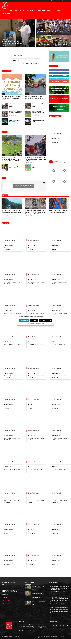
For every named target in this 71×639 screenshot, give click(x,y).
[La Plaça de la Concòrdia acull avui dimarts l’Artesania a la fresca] (12, 84)
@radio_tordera (58, 161)
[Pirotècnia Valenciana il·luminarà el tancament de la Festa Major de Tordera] (28, 121)
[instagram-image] (54, 170)
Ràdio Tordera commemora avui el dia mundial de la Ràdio (38, 603)
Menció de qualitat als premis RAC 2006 (59, 609)
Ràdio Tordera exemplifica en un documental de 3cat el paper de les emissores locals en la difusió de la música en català (39, 594)
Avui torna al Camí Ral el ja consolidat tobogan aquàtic (34, 97)
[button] (67, 17)
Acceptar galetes (23, 320)
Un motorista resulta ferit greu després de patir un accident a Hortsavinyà (11, 212)
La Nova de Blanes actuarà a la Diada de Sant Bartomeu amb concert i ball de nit (15, 120)
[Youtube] (68, 1)
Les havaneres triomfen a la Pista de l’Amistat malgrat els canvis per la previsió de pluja (15, 112)
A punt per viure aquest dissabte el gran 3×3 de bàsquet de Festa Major (38, 166)
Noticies (3, 208)
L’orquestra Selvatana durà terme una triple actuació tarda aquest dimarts (38, 105)
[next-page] (4, 127)
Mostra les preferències (46, 320)
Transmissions (40, 29)
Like (68, 69)
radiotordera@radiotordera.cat (12, 587)
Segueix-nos (66, 72)
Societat (27, 208)
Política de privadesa (40, 323)
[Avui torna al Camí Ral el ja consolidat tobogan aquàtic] (35, 84)
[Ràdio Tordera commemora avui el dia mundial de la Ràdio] (28, 603)
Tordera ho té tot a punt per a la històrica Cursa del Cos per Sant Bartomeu (35, 159)
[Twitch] (63, 1)
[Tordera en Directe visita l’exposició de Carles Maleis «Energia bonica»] (17, 33)
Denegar (34, 320)
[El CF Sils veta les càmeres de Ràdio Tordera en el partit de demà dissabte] (28, 586)
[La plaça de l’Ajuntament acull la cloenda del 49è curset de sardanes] (5, 106)
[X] (65, 1)
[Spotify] (57, 1)
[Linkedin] (55, 1)
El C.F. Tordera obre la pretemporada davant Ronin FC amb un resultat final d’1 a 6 (38, 112)
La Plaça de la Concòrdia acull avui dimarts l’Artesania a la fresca (11, 98)
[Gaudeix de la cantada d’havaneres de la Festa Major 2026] (62, 41)
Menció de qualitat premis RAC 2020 (58, 595)
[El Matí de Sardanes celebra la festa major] (44, 41)
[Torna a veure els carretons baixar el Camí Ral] (53, 27)
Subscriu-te (66, 81)
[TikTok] (61, 1)
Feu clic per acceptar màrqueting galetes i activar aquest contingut (23, 186)
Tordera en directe (5, 39)
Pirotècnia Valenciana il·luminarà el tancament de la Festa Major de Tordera (39, 120)
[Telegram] (59, 1)
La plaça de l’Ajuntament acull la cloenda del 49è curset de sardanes (15, 105)
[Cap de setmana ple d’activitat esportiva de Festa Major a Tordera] (5, 167)
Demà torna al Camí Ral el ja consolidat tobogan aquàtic (58, 211)
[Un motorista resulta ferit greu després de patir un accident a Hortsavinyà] (12, 203)
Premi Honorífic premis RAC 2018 (57, 603)
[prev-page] (2, 127)
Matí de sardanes (40, 42)
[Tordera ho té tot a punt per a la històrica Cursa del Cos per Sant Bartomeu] (35, 145)
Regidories (51, 208)
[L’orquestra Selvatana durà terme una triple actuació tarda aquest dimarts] (28, 106)
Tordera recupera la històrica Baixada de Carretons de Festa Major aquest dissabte (35, 212)
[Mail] (60, 625)
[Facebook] (51, 1)
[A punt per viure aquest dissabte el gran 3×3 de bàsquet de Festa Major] (28, 167)
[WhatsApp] (67, 1)
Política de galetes (30, 323)
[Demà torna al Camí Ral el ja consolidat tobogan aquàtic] (59, 203)
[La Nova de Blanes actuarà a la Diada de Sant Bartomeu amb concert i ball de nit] (5, 121)
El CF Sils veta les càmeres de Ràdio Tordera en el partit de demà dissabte (38, 586)
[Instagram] (53, 1)
